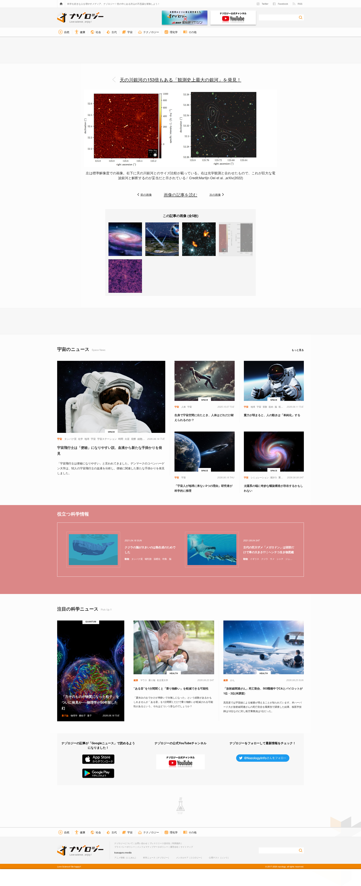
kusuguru (119, 852)
